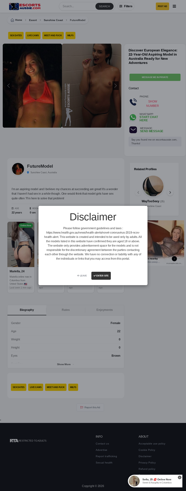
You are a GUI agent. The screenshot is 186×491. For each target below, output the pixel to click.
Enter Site (102, 275)
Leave (83, 275)
